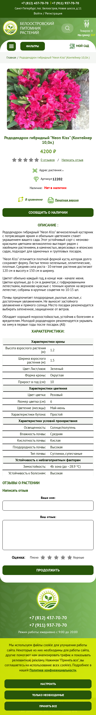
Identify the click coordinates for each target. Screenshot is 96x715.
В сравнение (33, 199)
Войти (38, 13)
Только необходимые (48, 695)
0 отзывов (48, 160)
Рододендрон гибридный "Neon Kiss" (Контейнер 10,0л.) (54, 57)
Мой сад (82, 46)
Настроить (48, 684)
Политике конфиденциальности (52, 670)
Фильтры (32, 46)
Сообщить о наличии (48, 212)
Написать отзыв (72, 160)
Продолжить (48, 570)
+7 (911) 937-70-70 (65, 3)
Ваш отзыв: (48, 517)
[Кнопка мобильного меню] (11, 46)
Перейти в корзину (86, 29)
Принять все (48, 706)
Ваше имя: (48, 498)
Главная (11, 57)
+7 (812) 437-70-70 (34, 3)
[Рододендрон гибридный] (48, 70)
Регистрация (53, 13)
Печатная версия (67, 200)
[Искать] (67, 28)
